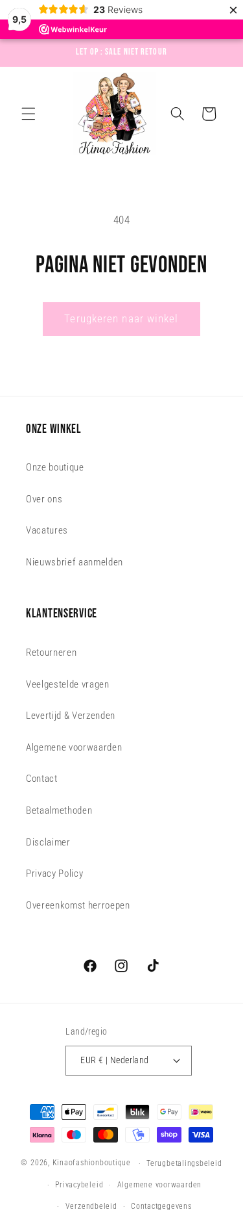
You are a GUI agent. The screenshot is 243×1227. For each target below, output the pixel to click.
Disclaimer (48, 842)
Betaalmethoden (59, 810)
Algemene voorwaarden (74, 747)
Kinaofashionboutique (91, 1163)
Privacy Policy (54, 873)
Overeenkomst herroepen (78, 905)
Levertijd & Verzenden (70, 715)
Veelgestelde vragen (68, 684)
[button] (28, 113)
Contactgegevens (161, 1206)
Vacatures (47, 530)
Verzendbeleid (91, 1206)
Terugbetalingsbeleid (184, 1163)
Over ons (44, 499)
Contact (42, 778)
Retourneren (51, 652)
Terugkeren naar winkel (121, 319)
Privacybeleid (79, 1184)
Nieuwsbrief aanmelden (74, 562)
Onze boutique (55, 467)
